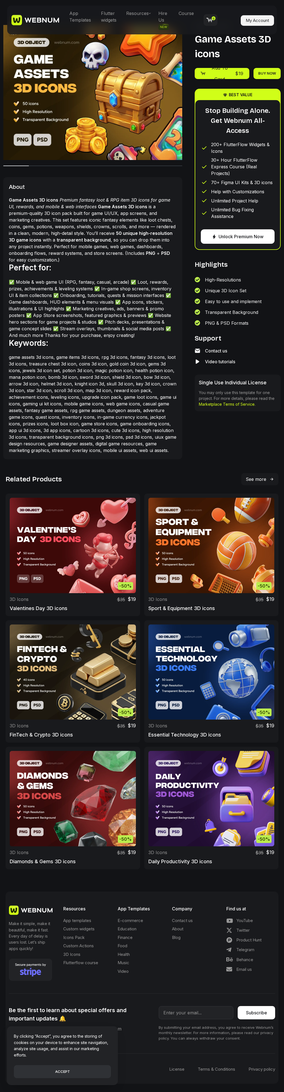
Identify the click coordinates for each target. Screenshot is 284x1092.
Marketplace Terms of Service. (227, 404)
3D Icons (19, 599)
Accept (62, 1071)
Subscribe (256, 1012)
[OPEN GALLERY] (92, 92)
